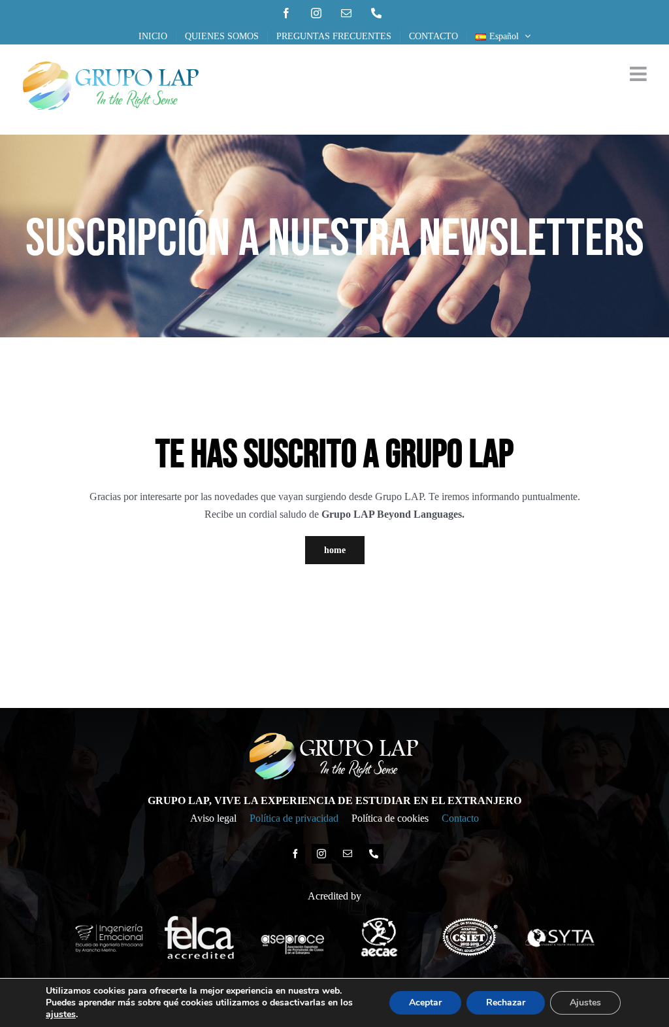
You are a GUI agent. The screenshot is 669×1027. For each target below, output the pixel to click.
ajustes (61, 1014)
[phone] (373, 854)
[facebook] (295, 854)
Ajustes (585, 1002)
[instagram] (321, 854)
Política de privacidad (294, 818)
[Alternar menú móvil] (639, 74)
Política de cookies (390, 818)
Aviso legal (213, 818)
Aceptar (425, 1002)
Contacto (460, 818)
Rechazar (505, 1002)
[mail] (347, 854)
